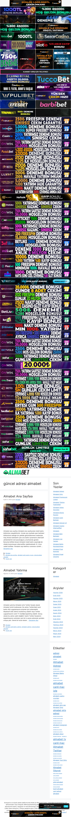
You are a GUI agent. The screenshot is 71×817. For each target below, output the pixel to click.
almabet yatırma (26, 627)
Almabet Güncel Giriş (57, 720)
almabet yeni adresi (57, 758)
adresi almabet (57, 655)
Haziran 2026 (58, 592)
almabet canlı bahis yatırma (13, 627)
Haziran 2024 (58, 628)
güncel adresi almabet (58, 784)
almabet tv (64, 736)
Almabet (7, 553)
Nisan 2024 (57, 634)
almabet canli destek (57, 680)
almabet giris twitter (57, 703)
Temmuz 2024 (58, 625)
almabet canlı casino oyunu (25, 555)
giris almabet (56, 780)
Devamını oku (8, 549)
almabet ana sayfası (11, 555)
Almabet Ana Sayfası (18, 496)
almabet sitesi (58, 734)
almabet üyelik (56, 762)
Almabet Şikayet (57, 769)
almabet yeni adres (57, 755)
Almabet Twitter (58, 748)
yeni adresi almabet (57, 792)
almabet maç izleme (57, 729)
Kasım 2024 (57, 613)
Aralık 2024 (57, 610)
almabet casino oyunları (58, 697)
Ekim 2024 (57, 616)
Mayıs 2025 (57, 601)
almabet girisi (56, 700)
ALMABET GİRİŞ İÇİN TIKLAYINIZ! (35, 72)
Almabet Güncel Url (60, 523)
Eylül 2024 (56, 619)
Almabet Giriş (58, 494)
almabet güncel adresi (58, 718)
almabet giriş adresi (59, 712)
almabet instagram (60, 725)
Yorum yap (8, 559)
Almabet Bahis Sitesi (58, 674)
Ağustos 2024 (58, 622)
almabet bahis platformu (58, 671)
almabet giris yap (59, 705)
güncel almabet (56, 786)
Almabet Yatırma (15, 570)
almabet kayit (56, 727)
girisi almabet (58, 782)
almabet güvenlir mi (57, 722)
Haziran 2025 (58, 598)
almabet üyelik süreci (58, 764)
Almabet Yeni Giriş (60, 760)
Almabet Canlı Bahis (57, 694)
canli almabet (56, 775)
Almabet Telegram (57, 736)
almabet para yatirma (58, 731)
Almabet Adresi (58, 491)
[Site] (35, 121)
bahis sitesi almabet (57, 773)
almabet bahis (56, 669)
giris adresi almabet (57, 777)
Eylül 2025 (56, 595)
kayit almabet (58, 789)
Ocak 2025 (57, 607)
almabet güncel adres (58, 716)
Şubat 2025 (57, 604)
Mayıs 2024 (57, 631)
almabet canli (56, 678)
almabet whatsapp (57, 753)
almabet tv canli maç (59, 741)
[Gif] (35, 197)
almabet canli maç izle (59, 687)
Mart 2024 (57, 636)
